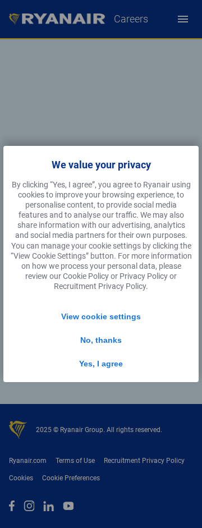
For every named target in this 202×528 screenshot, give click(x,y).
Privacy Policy (144, 276)
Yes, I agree (101, 363)
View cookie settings (101, 316)
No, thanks (101, 340)
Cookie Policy (86, 276)
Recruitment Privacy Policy (100, 286)
